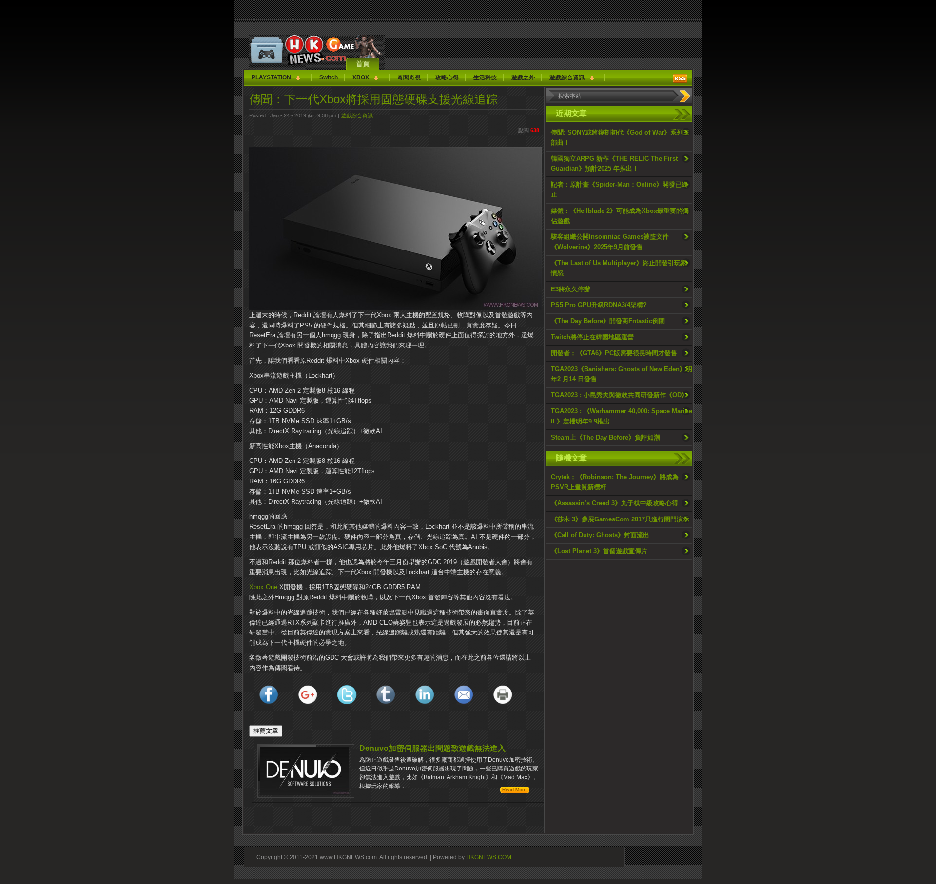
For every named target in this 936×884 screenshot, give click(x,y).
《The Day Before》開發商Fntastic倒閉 (608, 321)
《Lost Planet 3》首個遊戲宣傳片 (599, 551)
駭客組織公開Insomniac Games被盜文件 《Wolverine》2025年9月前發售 (610, 241)
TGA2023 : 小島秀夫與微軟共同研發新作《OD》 (619, 395)
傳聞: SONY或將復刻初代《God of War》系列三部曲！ (620, 137)
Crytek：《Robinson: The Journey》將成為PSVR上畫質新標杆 (615, 482)
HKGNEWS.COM (488, 857)
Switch (328, 77)
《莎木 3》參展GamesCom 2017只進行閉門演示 (620, 519)
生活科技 (485, 77)
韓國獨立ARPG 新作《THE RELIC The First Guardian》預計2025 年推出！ (614, 164)
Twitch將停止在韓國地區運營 (592, 337)
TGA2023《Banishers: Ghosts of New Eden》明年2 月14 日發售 (621, 374)
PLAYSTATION (271, 77)
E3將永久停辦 (570, 289)
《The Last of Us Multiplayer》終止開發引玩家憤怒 (619, 268)
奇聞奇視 (409, 77)
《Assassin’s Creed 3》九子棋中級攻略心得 (614, 503)
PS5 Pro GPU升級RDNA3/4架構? (599, 304)
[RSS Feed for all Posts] (680, 78)
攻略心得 (447, 77)
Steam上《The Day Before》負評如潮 (605, 437)
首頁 (363, 64)
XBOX (360, 77)
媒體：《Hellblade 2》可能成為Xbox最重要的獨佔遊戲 (620, 216)
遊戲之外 (523, 77)
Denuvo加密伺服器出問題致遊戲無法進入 (432, 748)
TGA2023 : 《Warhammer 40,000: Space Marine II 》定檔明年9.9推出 (621, 416)
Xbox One (263, 587)
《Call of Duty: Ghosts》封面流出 (600, 534)
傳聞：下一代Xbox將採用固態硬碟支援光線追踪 (373, 99)
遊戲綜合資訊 (567, 77)
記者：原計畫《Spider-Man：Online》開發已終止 (619, 189)
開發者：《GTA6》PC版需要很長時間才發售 (614, 353)
